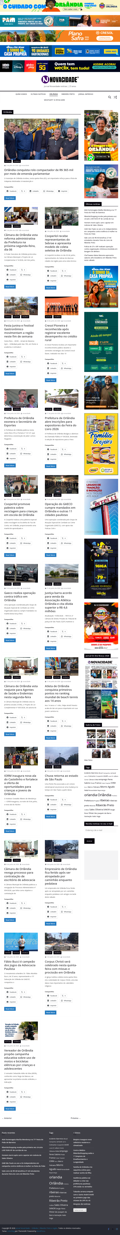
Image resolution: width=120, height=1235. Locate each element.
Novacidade (93, 790)
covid (105, 776)
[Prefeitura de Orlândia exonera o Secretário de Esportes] (21, 398)
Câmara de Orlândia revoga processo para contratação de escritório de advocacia (19, 874)
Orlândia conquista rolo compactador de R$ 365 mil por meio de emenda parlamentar (38, 171)
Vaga (98, 816)
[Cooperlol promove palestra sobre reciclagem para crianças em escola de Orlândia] (21, 484)
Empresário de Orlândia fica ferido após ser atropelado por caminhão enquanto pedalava (61, 876)
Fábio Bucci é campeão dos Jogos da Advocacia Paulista (20, 965)
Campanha (106, 773)
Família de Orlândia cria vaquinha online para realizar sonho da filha (82, 1170)
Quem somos (21, 94)
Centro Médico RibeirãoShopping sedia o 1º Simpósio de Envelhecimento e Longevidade (83, 1156)
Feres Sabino (55, 1154)
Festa (92, 783)
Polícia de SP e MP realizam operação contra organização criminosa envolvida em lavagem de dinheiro (100, 249)
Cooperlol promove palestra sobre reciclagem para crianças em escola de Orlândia (21, 509)
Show (91, 813)
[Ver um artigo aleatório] (115, 97)
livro (85, 787)
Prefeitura (89, 800)
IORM (113, 783)
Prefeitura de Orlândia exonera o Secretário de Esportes (20, 421)
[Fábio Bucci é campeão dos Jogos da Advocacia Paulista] (21, 942)
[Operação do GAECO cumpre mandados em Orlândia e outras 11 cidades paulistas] (62, 484)
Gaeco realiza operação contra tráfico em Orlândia (20, 596)
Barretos (94, 773)
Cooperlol (99, 776)
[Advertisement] (101, 865)
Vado (94, 816)
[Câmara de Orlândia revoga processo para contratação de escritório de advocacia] (21, 849)
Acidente (87, 773)
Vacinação (88, 816)
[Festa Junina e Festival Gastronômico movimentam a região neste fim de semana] (21, 306)
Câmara (91, 779)
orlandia (90, 795)
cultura (116, 776)
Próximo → (76, 1118)
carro (86, 776)
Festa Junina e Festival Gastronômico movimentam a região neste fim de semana (19, 331)
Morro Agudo (107, 786)
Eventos (8, 317)
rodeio (86, 810)
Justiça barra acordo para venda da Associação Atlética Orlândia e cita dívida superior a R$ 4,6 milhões (59, 602)
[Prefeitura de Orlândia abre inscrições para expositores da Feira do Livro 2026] (62, 398)
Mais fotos (88, 760)
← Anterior (7, 1118)
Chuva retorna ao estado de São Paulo (61, 777)
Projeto (96, 801)
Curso (86, 780)
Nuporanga (101, 790)
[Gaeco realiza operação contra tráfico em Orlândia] (21, 573)
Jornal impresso (85, 94)
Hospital (107, 783)
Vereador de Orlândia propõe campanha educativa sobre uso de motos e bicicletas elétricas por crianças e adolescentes (19, 1059)
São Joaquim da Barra (102, 813)
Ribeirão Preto (68, 94)
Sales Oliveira (96, 809)
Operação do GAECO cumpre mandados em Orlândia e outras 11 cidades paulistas (60, 509)
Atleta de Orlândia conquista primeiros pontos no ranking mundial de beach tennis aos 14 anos (61, 693)
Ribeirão (92, 806)
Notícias (8, 161)
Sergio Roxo (60, 1208)
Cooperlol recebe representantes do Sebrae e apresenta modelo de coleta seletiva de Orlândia (58, 243)
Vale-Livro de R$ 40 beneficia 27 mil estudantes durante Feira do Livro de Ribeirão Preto (98, 240)
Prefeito (114, 796)
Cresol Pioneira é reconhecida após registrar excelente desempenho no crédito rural (61, 333)
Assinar (89, 841)
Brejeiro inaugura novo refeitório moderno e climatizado (82, 1142)
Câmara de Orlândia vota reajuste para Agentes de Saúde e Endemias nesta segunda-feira (21, 691)
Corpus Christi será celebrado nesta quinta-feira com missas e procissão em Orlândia (61, 967)
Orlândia (53, 94)
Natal (86, 790)
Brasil (101, 773)
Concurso (92, 776)
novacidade (25, 165)
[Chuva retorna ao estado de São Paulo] (62, 756)
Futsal (103, 783)
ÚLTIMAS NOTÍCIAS (38, 94)
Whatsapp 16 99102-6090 (54, 100)
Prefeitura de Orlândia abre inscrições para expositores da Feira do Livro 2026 (60, 423)
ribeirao (104, 800)
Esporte (48, 677)
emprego (103, 779)
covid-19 (110, 776)
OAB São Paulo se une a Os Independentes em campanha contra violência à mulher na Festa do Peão (100, 231)
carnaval (113, 773)
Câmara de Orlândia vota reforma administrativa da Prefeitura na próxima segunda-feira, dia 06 (21, 242)
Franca (98, 783)
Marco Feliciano (94, 787)
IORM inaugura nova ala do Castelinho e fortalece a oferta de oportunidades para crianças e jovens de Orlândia (21, 785)
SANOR (106, 809)
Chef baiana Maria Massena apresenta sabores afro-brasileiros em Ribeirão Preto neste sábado (100, 257)
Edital (97, 779)
